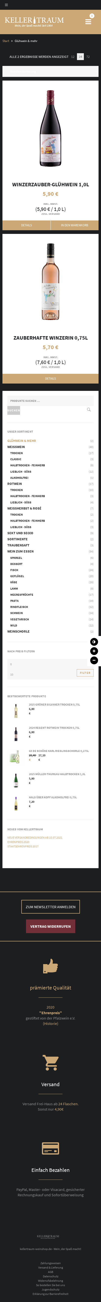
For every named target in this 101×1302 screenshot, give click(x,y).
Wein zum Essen (20, 551)
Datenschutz (50, 1276)
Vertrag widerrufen (50, 926)
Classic (15, 459)
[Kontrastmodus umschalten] (94, 642)
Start (5, 41)
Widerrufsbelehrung (50, 1280)
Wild (13, 625)
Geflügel (17, 576)
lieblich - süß (20, 471)
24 (80, 56)
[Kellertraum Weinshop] (42, 22)
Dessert (16, 564)
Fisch (14, 570)
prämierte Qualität (50, 987)
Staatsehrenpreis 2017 (22, 846)
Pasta (14, 601)
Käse (13, 582)
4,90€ (59, 1109)
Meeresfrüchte (21, 594)
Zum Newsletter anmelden (51, 906)
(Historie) (50, 1023)
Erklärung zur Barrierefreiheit (50, 1294)
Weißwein (16, 447)
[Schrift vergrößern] (94, 651)
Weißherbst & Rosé (24, 508)
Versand (54, 214)
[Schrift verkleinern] (94, 660)
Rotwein (14, 483)
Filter (85, 673)
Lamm (14, 588)
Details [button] (26, 225)
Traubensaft (18, 545)
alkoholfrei (19, 477)
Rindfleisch (19, 607)
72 (88, 56)
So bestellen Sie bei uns (50, 1285)
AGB (50, 1272)
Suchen (13, 410)
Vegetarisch (19, 619)
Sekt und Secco (20, 533)
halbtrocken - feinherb (27, 465)
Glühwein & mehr (21, 440)
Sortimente (17, 539)
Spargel (16, 558)
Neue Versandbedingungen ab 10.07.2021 (34, 837)
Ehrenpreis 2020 (18, 842)
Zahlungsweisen (50, 1263)
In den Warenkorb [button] (50, 128)
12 (73, 56)
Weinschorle (18, 631)
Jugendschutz (50, 1289)
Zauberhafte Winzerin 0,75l (50, 282)
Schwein (16, 613)
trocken (16, 453)
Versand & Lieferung (50, 1267)
